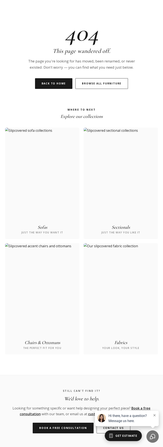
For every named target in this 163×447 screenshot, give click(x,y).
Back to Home (54, 83)
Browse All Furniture (101, 83)
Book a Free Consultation (63, 428)
